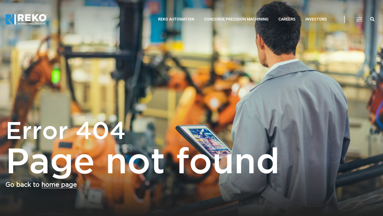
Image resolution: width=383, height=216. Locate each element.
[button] (358, 19)
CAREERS (287, 19)
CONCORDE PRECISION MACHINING (236, 19)
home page (59, 185)
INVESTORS (316, 19)
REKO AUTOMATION (176, 19)
